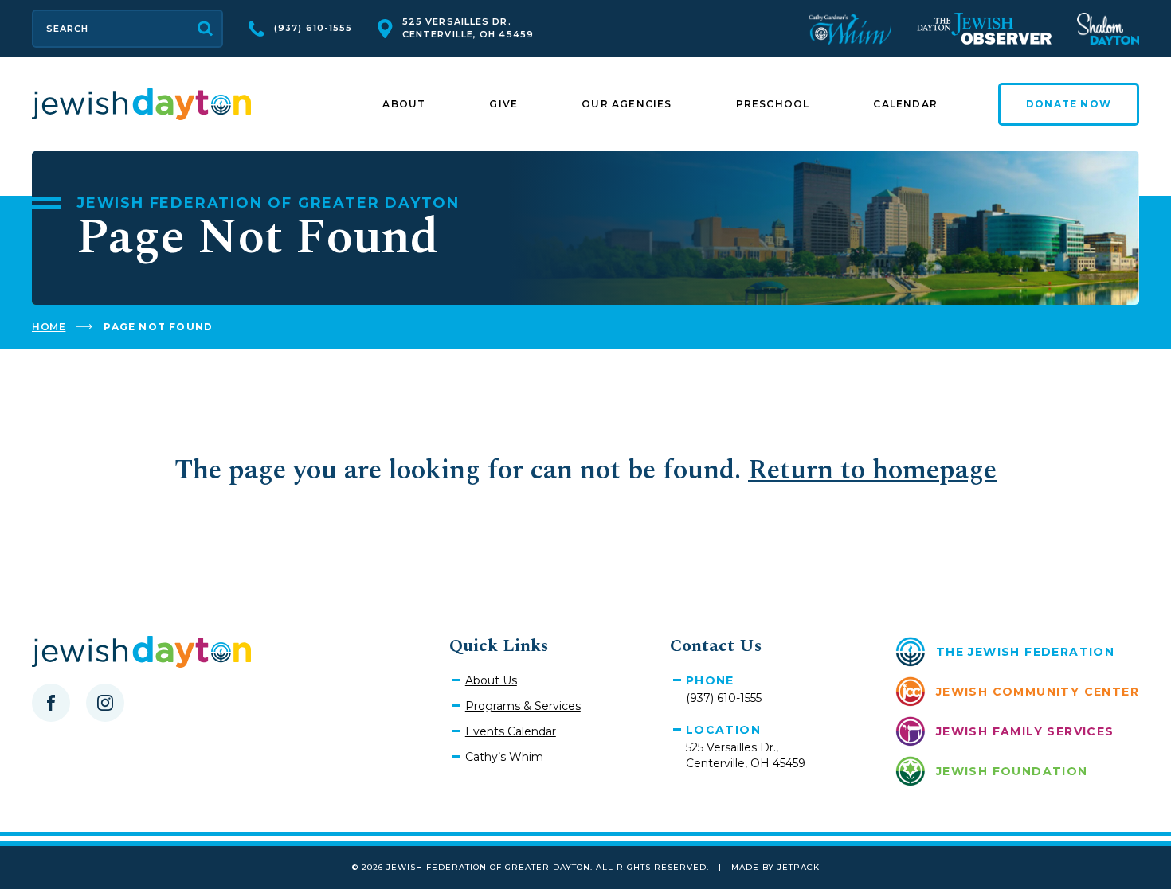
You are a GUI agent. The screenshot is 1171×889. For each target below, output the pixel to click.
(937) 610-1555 (313, 27)
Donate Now (1068, 104)
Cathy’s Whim (504, 757)
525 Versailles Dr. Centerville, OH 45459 (468, 28)
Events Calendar (510, 731)
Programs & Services (523, 706)
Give (503, 104)
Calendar (905, 104)
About (403, 104)
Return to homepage (872, 470)
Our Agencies (627, 104)
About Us (491, 680)
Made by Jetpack (775, 867)
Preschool (773, 104)
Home (48, 327)
